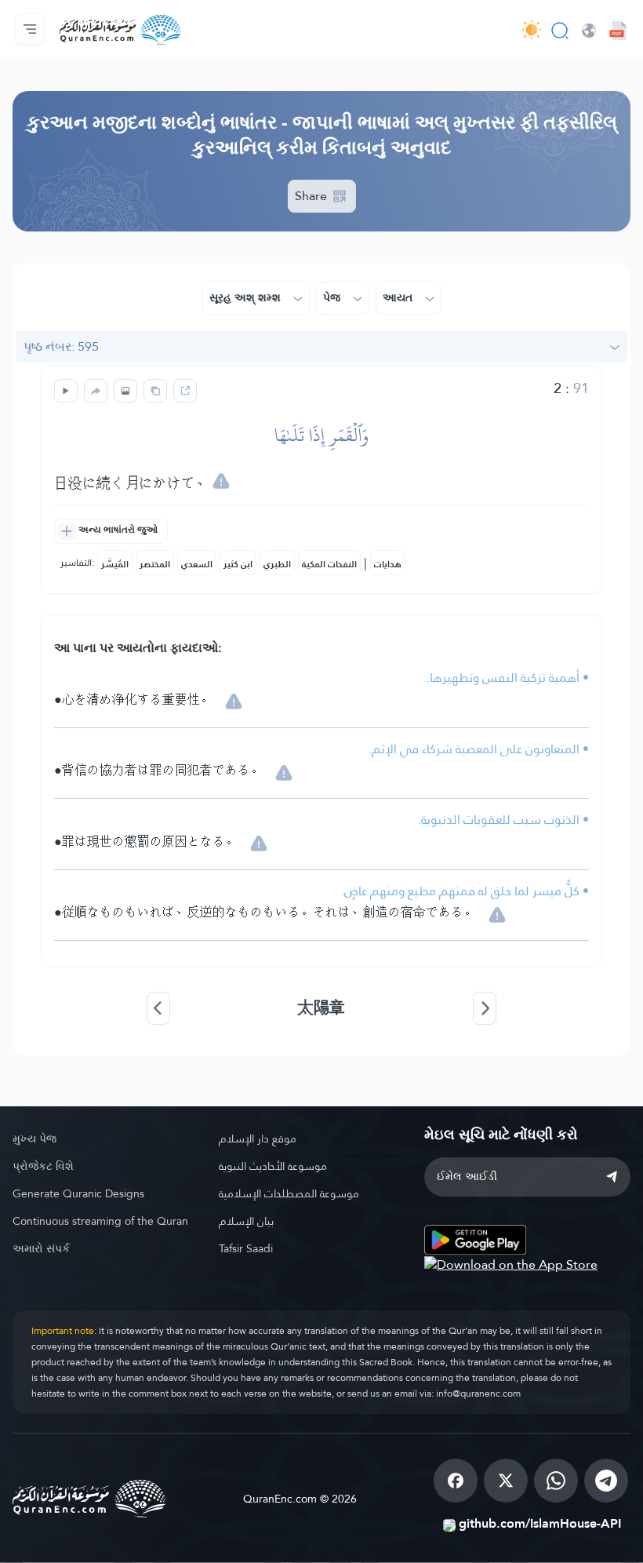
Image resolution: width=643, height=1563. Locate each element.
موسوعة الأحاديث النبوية (273, 1166)
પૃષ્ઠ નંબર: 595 (61, 346)
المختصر (155, 564)
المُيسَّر (115, 564)
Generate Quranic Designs (78, 1193)
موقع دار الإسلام (257, 1138)
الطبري (277, 564)
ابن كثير (237, 564)
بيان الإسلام (246, 1221)
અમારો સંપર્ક (41, 1248)
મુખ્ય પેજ (34, 1138)
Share (312, 195)
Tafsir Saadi (246, 1248)
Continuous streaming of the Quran (100, 1221)
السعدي (197, 564)
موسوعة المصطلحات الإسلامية (289, 1193)
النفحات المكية (329, 564)
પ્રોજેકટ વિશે (43, 1166)
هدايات (387, 564)
